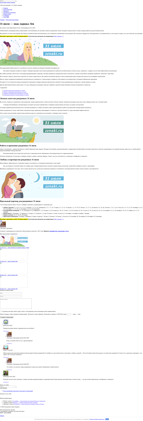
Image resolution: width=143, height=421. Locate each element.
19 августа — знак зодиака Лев (9, 288)
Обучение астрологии (9, 12)
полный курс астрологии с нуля (59, 231)
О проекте (6, 15)
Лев (1, 220)
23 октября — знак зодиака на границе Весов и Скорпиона (28, 401)
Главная (5, 8)
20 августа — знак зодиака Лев (9, 275)
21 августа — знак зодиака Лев (9, 261)
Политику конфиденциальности (97, 419)
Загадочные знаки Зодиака (7, 2)
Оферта (2, 415)
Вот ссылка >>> (59, 36)
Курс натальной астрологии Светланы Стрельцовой (18, 391)
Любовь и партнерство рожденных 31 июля (15, 93)
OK (107, 419)
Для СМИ (6, 17)
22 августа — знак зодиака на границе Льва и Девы (14, 247)
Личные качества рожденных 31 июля (14, 90)
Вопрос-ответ (7, 14)
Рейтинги (6, 11)
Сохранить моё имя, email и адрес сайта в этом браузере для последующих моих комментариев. (29, 311)
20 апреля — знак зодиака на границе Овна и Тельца (29, 404)
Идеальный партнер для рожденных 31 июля (16, 95)
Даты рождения (7, 9)
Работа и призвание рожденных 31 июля (14, 92)
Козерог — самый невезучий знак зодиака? (25, 402)
